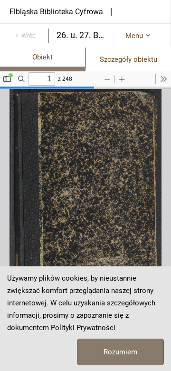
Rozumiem (120, 352)
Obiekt (42, 57)
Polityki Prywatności (83, 327)
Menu (134, 35)
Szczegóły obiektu (128, 59)
